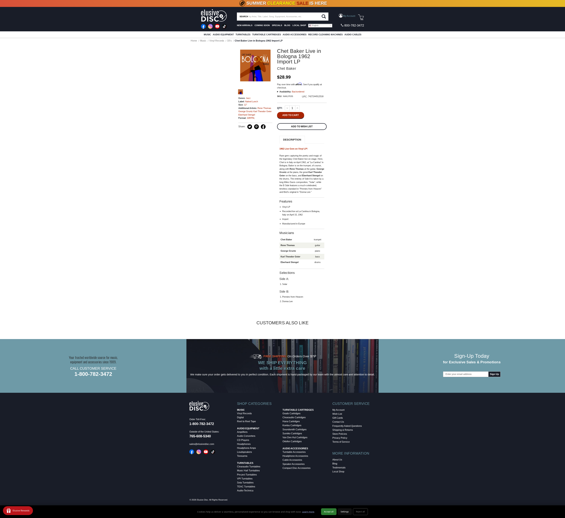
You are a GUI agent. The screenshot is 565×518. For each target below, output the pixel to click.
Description (292, 139)
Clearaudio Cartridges (294, 417)
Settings (345, 511)
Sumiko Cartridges (292, 433)
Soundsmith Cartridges (294, 429)
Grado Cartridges (291, 413)
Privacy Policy (339, 438)
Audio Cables (352, 34)
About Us (337, 459)
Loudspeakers (244, 452)
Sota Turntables (245, 482)
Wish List (337, 414)
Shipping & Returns (342, 430)
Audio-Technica (245, 490)
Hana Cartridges (291, 421)
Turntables (243, 34)
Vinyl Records (244, 413)
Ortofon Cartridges (292, 441)
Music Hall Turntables (248, 470)
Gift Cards (337, 418)
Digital (240, 417)
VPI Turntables (244, 478)
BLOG (287, 25)
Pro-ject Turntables (247, 474)
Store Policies (339, 434)
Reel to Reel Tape (246, 421)
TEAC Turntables (246, 486)
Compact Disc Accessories (296, 468)
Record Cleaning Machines (325, 34)
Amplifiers (242, 432)
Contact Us (338, 422)
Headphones (244, 444)
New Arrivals (244, 25)
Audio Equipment (223, 34)
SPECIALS (277, 25)
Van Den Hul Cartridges (294, 437)
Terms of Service (341, 442)
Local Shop (338, 471)
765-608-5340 (200, 436)
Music (207, 34)
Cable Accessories (292, 460)
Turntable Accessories (294, 452)
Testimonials (338, 467)
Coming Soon (262, 25)
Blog (334, 463)
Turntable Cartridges (266, 34)
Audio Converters (246, 436)
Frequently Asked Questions (347, 426)
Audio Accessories (294, 34)
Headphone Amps (246, 448)
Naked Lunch (251, 101)
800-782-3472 (353, 25)
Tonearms (242, 456)
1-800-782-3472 (93, 374)
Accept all (329, 511)
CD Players (243, 440)
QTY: (279, 108)
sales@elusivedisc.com (201, 444)
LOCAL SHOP (299, 25)
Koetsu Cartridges (291, 425)
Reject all (360, 511)
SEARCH (244, 16)
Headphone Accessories (295, 456)
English (314, 25)
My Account (338, 410)
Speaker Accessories (293, 464)
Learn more (308, 511)
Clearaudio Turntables (248, 466)
